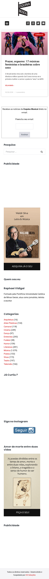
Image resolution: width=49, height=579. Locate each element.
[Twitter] (38, 23)
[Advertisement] (22, 183)
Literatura (8, 347)
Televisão (8, 364)
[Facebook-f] (28, 23)
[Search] (41, 152)
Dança (7, 333)
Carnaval (8, 326)
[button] (7, 23)
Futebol (7, 340)
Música (7, 350)
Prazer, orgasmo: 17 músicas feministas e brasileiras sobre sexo (22, 64)
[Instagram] (33, 23)
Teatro (6, 360)
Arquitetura (9, 320)
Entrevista (8, 337)
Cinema (7, 330)
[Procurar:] (24, 152)
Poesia (7, 354)
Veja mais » (9, 85)
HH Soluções (31, 575)
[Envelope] (43, 23)
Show (6, 357)
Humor (7, 343)
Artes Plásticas (10, 323)
